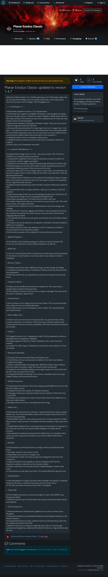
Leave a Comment (81, 111)
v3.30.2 (101, 570)
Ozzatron (18, 29)
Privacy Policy (40, 566)
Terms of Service (52, 566)
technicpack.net (10, 566)
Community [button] (44, 3)
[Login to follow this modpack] (89, 80)
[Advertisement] (54, 60)
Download (60, 3)
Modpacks (29, 3)
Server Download (88, 87)
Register (89, 3)
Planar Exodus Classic (28, 536)
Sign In (102, 3)
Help (31, 566)
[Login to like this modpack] (76, 80)
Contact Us (64, 566)
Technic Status (82, 570)
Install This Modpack (93, 10)
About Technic (23, 566)
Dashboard (15, 3)
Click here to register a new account (49, 549)
